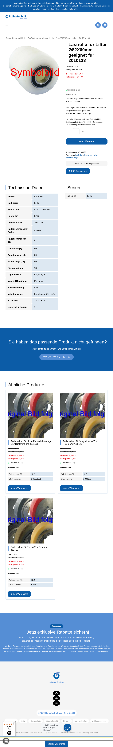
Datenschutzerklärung (85, 651)
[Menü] (14, 723)
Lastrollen (79, 155)
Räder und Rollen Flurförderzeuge (26, 38)
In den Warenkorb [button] (19, 488)
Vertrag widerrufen (56, 744)
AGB (107, 651)
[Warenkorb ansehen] (104, 25)
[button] (6, 741)
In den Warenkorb (86, 141)
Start (8, 38)
